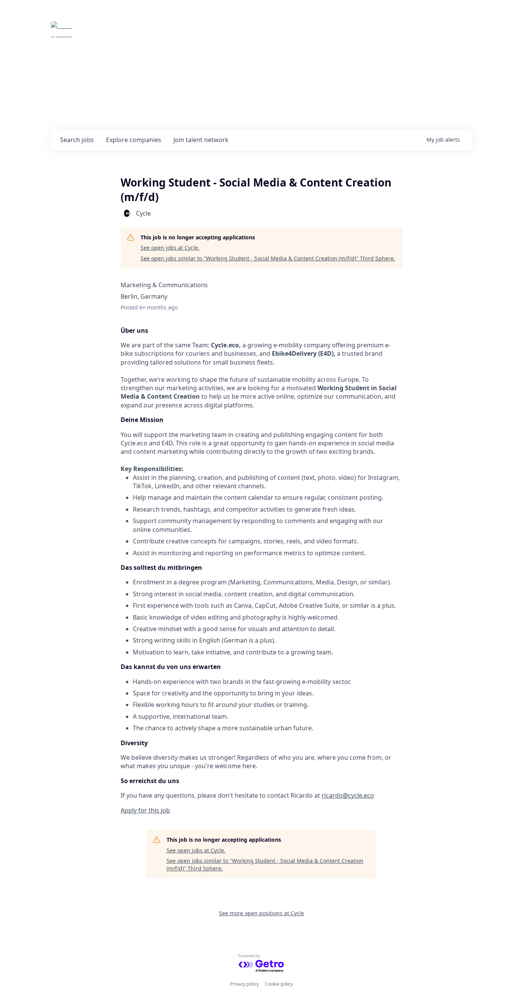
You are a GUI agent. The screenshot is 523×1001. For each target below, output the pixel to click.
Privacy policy (244, 984)
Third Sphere (109, 32)
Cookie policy (279, 984)
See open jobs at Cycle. (170, 247)
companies (133, 140)
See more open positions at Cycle (261, 913)
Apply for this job (145, 810)
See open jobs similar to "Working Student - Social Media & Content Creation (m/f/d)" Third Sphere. (268, 258)
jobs (77, 140)
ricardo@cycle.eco (348, 795)
